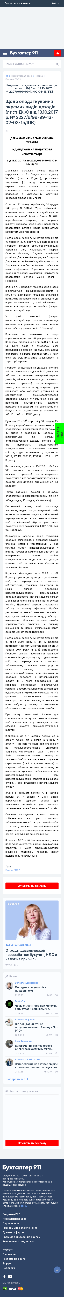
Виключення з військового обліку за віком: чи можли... (34, 1047)
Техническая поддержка (18, 1241)
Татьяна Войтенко (18, 945)
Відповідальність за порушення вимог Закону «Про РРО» (36, 1027)
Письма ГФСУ (12, 870)
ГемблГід (20, 1001)
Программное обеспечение (20, 1227)
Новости (8, 1249)
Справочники (11, 1223)
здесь (24, 1206)
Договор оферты (13, 1232)
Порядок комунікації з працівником (30, 989)
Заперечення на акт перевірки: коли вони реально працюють (36, 1065)
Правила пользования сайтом (21, 1236)
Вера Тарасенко (23, 1041)
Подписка (57, 53)
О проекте (9, 1254)
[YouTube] (10, 1276)
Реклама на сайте (14, 1258)
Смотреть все (15, 1079)
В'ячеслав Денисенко (26, 983)
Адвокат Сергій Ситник (27, 1059)
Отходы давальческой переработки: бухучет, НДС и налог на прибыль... (31, 954)
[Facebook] (5, 1276)
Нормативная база (14, 1218)
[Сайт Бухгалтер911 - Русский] (22, 1167)
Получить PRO (11, 1214)
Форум (7, 1263)
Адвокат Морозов (24, 1019)
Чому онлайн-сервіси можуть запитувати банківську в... (36, 1007)
